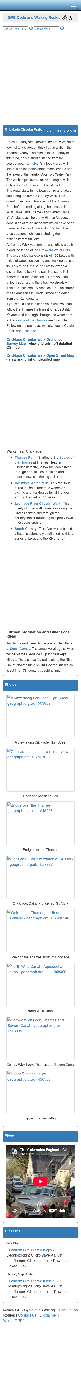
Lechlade (29, 330)
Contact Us (27, 1315)
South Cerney (26, 528)
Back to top (68, 1309)
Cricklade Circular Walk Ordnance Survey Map (34, 341)
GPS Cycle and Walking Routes (34, 17)
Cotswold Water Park (54, 249)
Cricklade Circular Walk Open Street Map (40, 355)
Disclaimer (48, 1315)
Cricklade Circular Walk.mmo (30, 1280)
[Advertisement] (40, 82)
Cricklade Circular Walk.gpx (29, 1249)
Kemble (31, 163)
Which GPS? (14, 1320)
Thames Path (25, 457)
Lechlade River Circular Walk (37, 503)
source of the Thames (31, 320)
